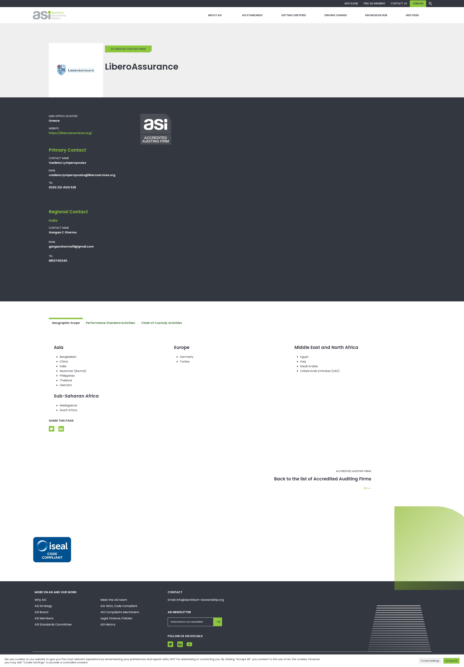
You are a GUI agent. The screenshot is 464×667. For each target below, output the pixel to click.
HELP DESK (412, 15)
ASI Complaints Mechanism (119, 612)
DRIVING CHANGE (335, 15)
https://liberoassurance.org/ (70, 133)
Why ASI (40, 600)
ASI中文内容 (351, 3)
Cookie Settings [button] (430, 660)
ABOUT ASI (215, 15)
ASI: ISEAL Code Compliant (118, 606)
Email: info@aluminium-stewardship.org (196, 600)
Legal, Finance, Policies (116, 618)
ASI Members (44, 618)
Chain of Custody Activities (161, 323)
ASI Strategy (43, 606)
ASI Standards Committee (53, 624)
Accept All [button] (451, 660)
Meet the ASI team (113, 600)
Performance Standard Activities (110, 323)
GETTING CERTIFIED (293, 15)
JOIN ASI (418, 3)
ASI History (107, 624)
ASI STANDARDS (252, 15)
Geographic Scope (66, 323)
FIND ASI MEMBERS (374, 3)
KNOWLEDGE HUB (376, 15)
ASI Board (41, 612)
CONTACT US (399, 3)
